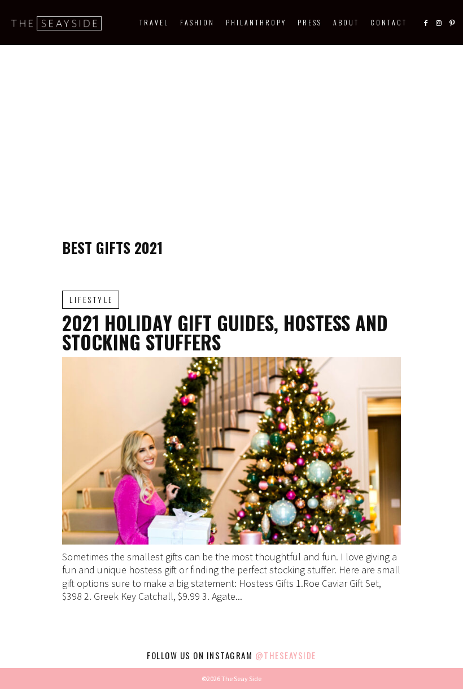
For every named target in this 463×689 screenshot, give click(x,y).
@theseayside (285, 655)
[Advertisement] (231, 130)
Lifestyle (91, 299)
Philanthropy (256, 22)
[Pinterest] (451, 22)
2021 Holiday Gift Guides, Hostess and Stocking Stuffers (225, 332)
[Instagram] (438, 22)
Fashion (197, 22)
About (346, 22)
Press (310, 22)
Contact (388, 22)
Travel (154, 22)
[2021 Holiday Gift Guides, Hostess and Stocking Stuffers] (231, 451)
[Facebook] (425, 22)
